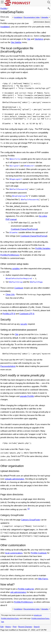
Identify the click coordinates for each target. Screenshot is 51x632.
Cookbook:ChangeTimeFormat (24, 229)
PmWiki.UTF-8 (8, 314)
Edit (2, 627)
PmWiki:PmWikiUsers (9, 255)
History (8, 627)
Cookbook (18, 288)
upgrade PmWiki (27, 396)
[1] (29, 509)
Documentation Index (32, 17)
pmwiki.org (38, 615)
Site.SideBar (16, 42)
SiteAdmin (39, 39)
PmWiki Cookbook (39, 553)
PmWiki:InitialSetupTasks (10, 618)
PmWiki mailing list (26, 589)
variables (16, 268)
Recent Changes (25, 627)
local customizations (14, 553)
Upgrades (44, 17)
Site (28, 39)
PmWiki (3, 8)
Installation (18, 17)
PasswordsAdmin (8, 366)
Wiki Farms (43, 579)
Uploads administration (14, 479)
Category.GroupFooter (30, 520)
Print (14, 627)
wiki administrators (18, 592)
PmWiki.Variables (42, 248)
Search (37, 627)
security (23, 324)
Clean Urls (10, 294)
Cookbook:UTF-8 (26, 314)
